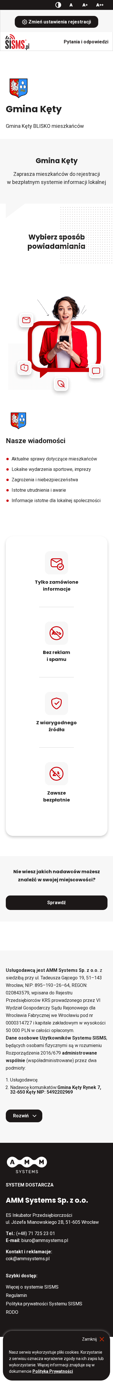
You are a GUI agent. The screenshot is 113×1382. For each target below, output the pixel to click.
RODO (12, 1312)
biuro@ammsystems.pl (44, 1240)
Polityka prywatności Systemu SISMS (44, 1304)
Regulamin (16, 1295)
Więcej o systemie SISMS (32, 1287)
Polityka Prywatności (52, 1371)
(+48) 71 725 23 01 (35, 1233)
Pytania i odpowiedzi (86, 42)
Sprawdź (56, 902)
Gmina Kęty (34, 108)
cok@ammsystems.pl (28, 1258)
